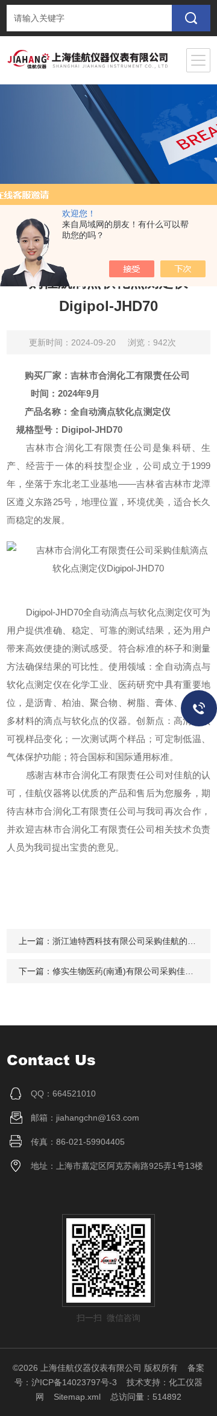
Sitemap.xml (77, 1397)
